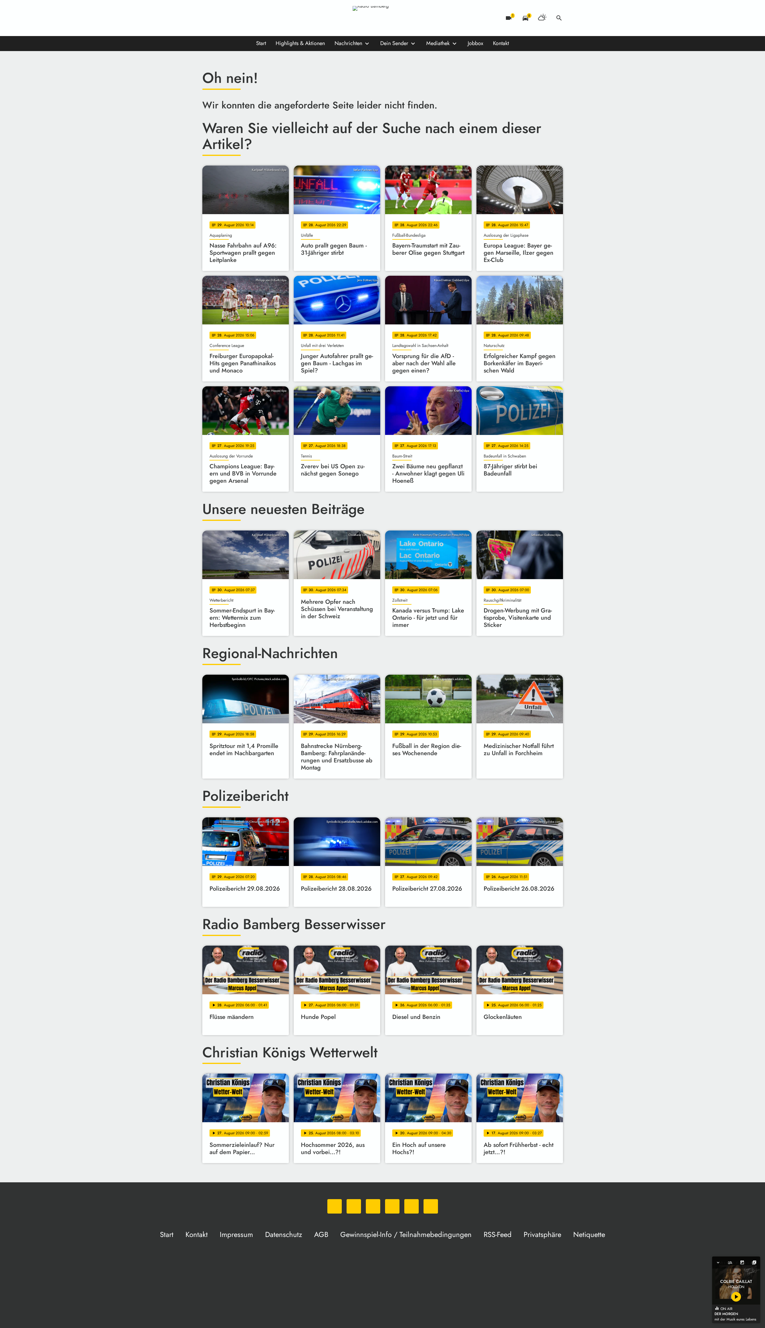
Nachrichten (348, 43)
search (559, 18)
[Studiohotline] (268, 18)
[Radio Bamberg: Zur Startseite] (383, 18)
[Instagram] (232, 18)
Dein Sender (394, 43)
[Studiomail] (256, 18)
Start (261, 43)
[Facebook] (220, 18)
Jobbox (475, 43)
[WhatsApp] (208, 18)
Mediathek (438, 43)
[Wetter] (542, 18)
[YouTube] (244, 18)
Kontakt (501, 43)
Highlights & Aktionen (300, 43)
